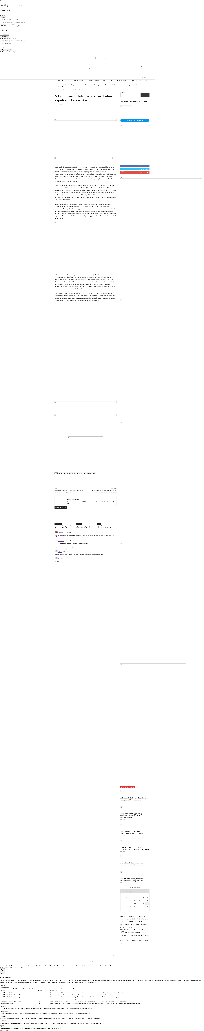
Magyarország (130, 929)
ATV (137, 916)
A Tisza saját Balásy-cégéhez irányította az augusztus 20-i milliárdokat (134, 799)
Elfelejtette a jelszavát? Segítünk (10, 19)
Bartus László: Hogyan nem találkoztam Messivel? (101, 85)
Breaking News (58, 523)
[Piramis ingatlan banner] (86, 405)
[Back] (0, 2)
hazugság (146, 922)
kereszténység (128, 927)
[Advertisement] (86, 315)
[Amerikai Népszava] (61, 501)
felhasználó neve (5, 10)
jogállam (145, 924)
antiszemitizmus (130, 916)
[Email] (74, 115)
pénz (121, 937)
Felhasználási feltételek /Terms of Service (12, 22)
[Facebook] (141, 64)
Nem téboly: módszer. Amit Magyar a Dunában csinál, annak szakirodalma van (134, 848)
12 (130, 900)
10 (122, 900)
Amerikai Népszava (61, 104)
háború (133, 924)
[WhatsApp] (67, 115)
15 (143, 900)
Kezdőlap (57, 89)
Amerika (122, 916)
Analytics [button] (2, 1015)
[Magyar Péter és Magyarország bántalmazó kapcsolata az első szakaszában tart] (85, 518)
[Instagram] (141, 66)
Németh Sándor (136, 932)
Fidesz (140, 922)
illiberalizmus (139, 924)
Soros (138, 937)
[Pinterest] (63, 115)
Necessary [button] (3, 984)
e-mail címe (3, 30)
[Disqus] (86, 550)
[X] (141, 69)
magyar (123, 929)
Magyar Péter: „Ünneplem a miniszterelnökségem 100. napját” (132, 832)
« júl (134, 911)
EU (121, 922)
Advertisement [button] (4, 1020)
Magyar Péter (137, 929)
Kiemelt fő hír (63, 89)
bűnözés (141, 916)
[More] (82, 115)
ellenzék (144, 919)
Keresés (122, 92)
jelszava (2, 15)
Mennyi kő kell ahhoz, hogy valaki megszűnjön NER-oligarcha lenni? (132, 880)
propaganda (138, 935)
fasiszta (125, 921)
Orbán (123, 935)
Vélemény (146, 940)
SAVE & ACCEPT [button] (4, 1030)
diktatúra (136, 919)
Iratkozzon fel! (144, 172)
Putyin (146, 935)
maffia (144, 927)
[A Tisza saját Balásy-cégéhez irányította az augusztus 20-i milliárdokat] (64, 518)
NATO (143, 929)
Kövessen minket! (144, 165)
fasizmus (133, 921)
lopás (140, 927)
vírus (121, 943)
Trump (127, 940)
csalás (122, 919)
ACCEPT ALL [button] (21, 967)
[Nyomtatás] (78, 115)
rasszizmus (126, 937)
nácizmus (127, 932)
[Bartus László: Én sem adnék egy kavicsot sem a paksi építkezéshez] (134, 858)
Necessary (4, 985)
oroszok (130, 935)
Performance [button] (3, 1010)
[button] (89, 68)
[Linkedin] (70, 115)
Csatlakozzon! (144, 169)
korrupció (135, 927)
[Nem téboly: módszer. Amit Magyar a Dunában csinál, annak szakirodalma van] (134, 842)
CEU (145, 916)
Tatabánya (89, 473)
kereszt (60, 473)
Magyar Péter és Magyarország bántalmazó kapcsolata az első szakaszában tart (83, 527)
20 (135, 903)
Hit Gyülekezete (125, 924)
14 (139, 900)
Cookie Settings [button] (4, 967)
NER (84, 473)
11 (126, 900)
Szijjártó (122, 940)
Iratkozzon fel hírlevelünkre (135, 120)
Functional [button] (2, 1005)
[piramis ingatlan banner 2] (86, 247)
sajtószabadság (133, 937)
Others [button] (2, 1025)
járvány (122, 927)
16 (147, 900)
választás (140, 940)
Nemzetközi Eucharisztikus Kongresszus (73, 473)
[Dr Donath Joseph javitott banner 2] (85, 437)
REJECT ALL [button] (13, 967)
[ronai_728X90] (86, 160)
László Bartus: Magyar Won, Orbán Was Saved (131, 85)
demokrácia (128, 919)
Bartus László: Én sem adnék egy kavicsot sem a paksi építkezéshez (71, 85)
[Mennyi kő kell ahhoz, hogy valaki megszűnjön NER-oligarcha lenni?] (134, 874)
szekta (142, 937)
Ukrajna (133, 940)
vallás (94, 473)
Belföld (98, 523)
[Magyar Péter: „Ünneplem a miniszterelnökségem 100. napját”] (107, 518)
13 (135, 900)
